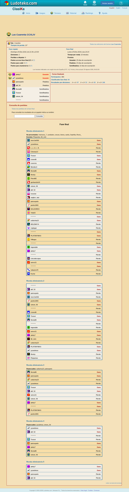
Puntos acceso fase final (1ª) (21, 60)
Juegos (42, 13)
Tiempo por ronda (74, 55)
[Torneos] (51, 13)
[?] (34, 60)
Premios (71, 57)
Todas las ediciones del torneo (105, 44)
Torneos (57, 13)
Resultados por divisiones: (60, 82)
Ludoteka (19, 3)
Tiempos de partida (17, 45)
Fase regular (13, 49)
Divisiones (14, 55)
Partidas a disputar (17, 57)
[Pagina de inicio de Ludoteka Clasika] (23, 13)
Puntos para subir (17, 63)
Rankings (89, 13)
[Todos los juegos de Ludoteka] (36, 13)
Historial (73, 13)
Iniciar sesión (107, 3)
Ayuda (104, 13)
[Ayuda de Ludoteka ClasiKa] (99, 13)
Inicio (28, 13)
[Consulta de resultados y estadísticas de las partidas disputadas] (67, 13)
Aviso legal (84, 490)
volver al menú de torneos (114, 483)
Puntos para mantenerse (19, 66)
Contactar (97, 490)
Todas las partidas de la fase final (23, 109)
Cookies (90, 490)
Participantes (56, 77)
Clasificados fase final (59, 80)
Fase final (69, 49)
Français (124, 8)
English (118, 8)
